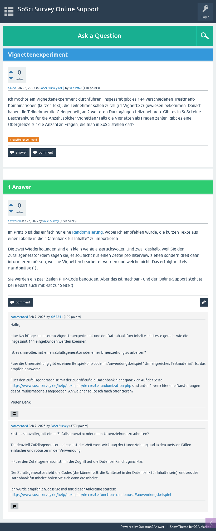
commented (19, 317)
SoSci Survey (50, 221)
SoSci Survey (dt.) (52, 88)
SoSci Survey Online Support (59, 9)
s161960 (75, 88)
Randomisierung (87, 232)
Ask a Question (99, 35)
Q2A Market (202, 527)
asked (12, 88)
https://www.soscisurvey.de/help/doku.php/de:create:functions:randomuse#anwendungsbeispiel (91, 495)
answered (14, 221)
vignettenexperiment (23, 139)
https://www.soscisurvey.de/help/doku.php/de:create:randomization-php (71, 386)
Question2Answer (151, 527)
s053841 (57, 317)
